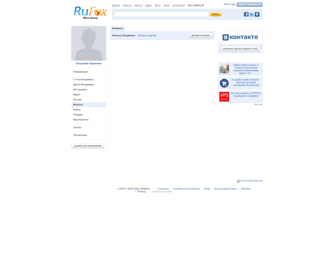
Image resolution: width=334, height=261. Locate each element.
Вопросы (78, 104)
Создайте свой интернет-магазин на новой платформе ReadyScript (246, 82)
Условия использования (186, 188)
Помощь (141, 191)
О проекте (163, 188)
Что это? (258, 104)
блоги (167, 5)
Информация (80, 71)
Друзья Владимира (83, 84)
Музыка (77, 99)
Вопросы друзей (147, 35)
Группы (77, 127)
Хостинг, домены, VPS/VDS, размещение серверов (246, 94)
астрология (178, 5)
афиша (116, 5)
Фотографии (80, 89)
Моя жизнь (90, 17)
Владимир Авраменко (88, 63)
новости (127, 5)
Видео (76, 94)
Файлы (77, 109)
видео (148, 5)
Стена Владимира (83, 79)
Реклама (245, 188)
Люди (207, 188)
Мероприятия (81, 119)
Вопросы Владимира (124, 35)
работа (138, 5)
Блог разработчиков (226, 188)
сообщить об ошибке (162, 191)
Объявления (80, 135)
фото (158, 5)
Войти (227, 4)
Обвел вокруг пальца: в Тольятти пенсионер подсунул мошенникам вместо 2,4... (246, 69)
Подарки (78, 114)
